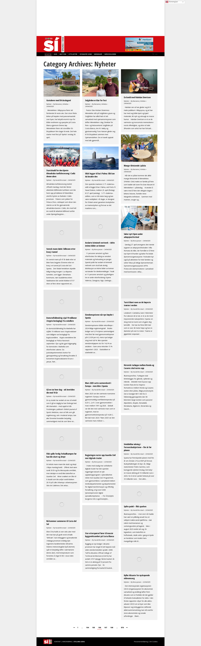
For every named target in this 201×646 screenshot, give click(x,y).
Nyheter (49, 104)
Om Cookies (153, 642)
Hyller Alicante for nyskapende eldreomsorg (137, 577)
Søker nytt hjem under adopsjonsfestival (133, 235)
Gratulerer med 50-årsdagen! (58, 100)
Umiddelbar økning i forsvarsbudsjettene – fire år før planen (137, 447)
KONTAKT (57, 642)
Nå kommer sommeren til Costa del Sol (61, 522)
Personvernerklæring (141, 642)
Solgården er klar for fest (96, 100)
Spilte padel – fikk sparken (135, 506)
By (60, 104)
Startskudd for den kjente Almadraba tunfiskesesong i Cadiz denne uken (60, 173)
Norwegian (173, 2)
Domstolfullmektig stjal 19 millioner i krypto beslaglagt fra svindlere (61, 319)
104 (87, 627)
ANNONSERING (67, 642)
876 (122, 627)
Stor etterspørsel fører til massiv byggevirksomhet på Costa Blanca (99, 535)
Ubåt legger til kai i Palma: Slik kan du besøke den (100, 175)
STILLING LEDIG (79, 642)
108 (111, 627)
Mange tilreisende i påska (135, 165)
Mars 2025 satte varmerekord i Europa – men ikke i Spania (98, 384)
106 (99, 627)
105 (93, 627)
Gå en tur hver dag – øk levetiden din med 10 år (60, 391)
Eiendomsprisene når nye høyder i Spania (99, 316)
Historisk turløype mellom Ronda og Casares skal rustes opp (139, 367)
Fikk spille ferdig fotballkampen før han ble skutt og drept (61, 455)
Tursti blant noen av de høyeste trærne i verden (137, 304)
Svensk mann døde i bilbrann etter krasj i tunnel (60, 250)
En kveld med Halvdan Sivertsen (137, 97)
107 (105, 627)
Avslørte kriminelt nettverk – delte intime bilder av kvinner (100, 244)
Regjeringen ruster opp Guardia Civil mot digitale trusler (100, 457)
